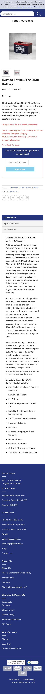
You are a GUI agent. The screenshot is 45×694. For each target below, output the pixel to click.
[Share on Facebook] (9, 197)
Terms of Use (13, 679)
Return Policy (8, 614)
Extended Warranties (12, 619)
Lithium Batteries (25, 187)
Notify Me (20, 169)
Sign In (5, 639)
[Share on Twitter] (13, 197)
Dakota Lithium (12, 191)
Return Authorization (11, 648)
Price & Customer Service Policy (16, 572)
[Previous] (6, 46)
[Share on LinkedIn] (27, 197)
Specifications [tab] (11, 223)
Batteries (14, 187)
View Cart (6, 644)
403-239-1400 (16, 519)
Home (15, 21)
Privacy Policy (29, 679)
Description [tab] (10, 217)
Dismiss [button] (37, 7)
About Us (6, 568)
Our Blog (6, 582)
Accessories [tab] (10, 229)
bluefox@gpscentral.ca (12, 543)
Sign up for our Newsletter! (14, 587)
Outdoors (27, 21)
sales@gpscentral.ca (11, 539)
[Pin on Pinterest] (22, 197)
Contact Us (7, 553)
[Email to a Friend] (18, 197)
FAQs (4, 548)
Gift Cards (6, 624)
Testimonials (8, 577)
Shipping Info (8, 610)
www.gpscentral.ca (26, 7)
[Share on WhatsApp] (4, 197)
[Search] (39, 14)
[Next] (39, 46)
